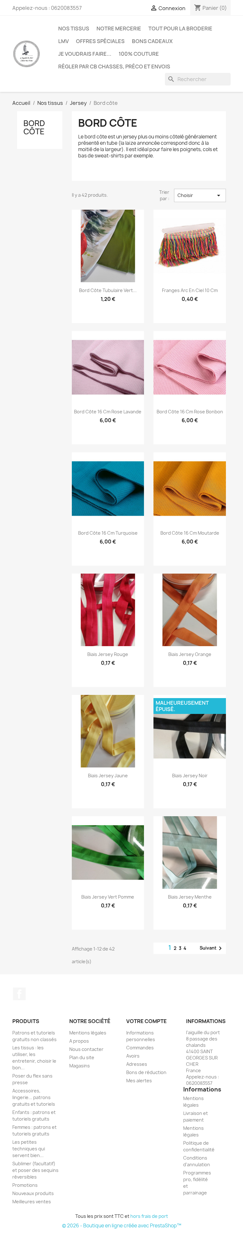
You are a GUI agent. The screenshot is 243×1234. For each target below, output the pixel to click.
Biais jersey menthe (190, 897)
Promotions (25, 1185)
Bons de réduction (146, 1072)
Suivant (212, 948)
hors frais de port (149, 1216)
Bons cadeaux (152, 41)
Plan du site (81, 1057)
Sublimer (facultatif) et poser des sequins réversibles (35, 1170)
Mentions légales (87, 1033)
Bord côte (34, 127)
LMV (63, 41)
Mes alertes (139, 1081)
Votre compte (146, 1021)
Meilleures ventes (31, 1202)
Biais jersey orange (189, 654)
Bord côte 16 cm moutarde (189, 533)
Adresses (136, 1064)
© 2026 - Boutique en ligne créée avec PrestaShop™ (121, 1225)
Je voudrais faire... (84, 53)
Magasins (79, 1066)
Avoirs (133, 1056)
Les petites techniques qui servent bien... (28, 1148)
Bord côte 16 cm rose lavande (107, 412)
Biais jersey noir (190, 776)
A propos (79, 1041)
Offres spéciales (100, 41)
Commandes (140, 1048)
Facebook (19, 994)
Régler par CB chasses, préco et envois (114, 66)
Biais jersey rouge (107, 654)
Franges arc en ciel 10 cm (190, 290)
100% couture (139, 53)
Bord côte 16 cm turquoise (108, 533)
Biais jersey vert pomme (107, 897)
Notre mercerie (119, 28)
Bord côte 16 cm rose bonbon (190, 412)
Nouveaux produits (33, 1193)
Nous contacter (86, 1049)
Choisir (200, 195)
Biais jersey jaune (108, 776)
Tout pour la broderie (180, 28)
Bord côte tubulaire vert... (108, 290)
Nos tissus (73, 28)
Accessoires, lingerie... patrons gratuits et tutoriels (33, 1097)
